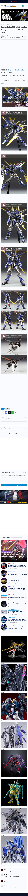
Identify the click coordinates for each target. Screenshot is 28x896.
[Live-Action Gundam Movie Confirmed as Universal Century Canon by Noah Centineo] (4, 573)
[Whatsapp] (12, 412)
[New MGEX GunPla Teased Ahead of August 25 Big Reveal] (4, 581)
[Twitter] (9, 412)
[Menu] (2, 5)
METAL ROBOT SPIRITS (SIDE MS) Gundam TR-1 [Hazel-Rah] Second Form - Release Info (16, 612)
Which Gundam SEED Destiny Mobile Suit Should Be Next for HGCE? (17, 604)
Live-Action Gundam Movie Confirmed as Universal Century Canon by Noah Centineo (17, 573)
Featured (8, 408)
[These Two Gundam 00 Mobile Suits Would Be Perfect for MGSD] (4, 627)
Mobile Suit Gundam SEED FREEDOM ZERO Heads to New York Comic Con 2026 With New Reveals (17, 620)
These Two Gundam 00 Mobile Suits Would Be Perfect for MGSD (17, 627)
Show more (22, 428)
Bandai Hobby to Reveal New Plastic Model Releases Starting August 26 (17, 597)
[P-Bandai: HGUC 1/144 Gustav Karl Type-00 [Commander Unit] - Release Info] (4, 589)
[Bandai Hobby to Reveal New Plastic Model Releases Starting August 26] (4, 596)
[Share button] (15, 412)
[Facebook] (6, 412)
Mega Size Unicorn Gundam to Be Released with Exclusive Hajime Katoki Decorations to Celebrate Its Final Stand (17, 566)
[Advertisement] (14, 55)
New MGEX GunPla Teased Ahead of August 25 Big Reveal (17, 581)
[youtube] (14, 2)
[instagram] (17, 2)
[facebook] (11, 2)
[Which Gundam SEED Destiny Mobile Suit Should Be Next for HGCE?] (4, 604)
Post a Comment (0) (14, 485)
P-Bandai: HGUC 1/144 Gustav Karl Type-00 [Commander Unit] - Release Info (17, 589)
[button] (23, 6)
